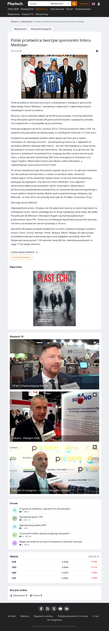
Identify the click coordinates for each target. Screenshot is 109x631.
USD (14, 567)
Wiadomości (42, 9)
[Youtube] (60, 608)
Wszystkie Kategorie (41, 28)
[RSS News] (47, 608)
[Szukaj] (74, 3)
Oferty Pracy (41, 14)
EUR (14, 561)
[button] (98, 3)
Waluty (14, 556)
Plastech (14, 21)
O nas (96, 616)
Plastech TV (27, 14)
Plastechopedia (83, 9)
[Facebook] (41, 608)
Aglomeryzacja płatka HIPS (32, 525)
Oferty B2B (13, 9)
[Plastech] (16, 3)
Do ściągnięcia (54, 619)
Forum (69, 9)
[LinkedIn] (66, 608)
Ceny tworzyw (57, 9)
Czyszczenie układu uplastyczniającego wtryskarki (44, 533)
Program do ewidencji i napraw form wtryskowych (44, 508)
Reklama (84, 3)
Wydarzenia (14, 14)
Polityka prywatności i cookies (73, 616)
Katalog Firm (27, 9)
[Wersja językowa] (93, 3)
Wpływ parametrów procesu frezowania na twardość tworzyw (50, 541)
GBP (14, 572)
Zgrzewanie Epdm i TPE (31, 517)
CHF (14, 578)
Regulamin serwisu (43, 616)
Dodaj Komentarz (21, 257)
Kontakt (12, 616)
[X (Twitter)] (54, 608)
